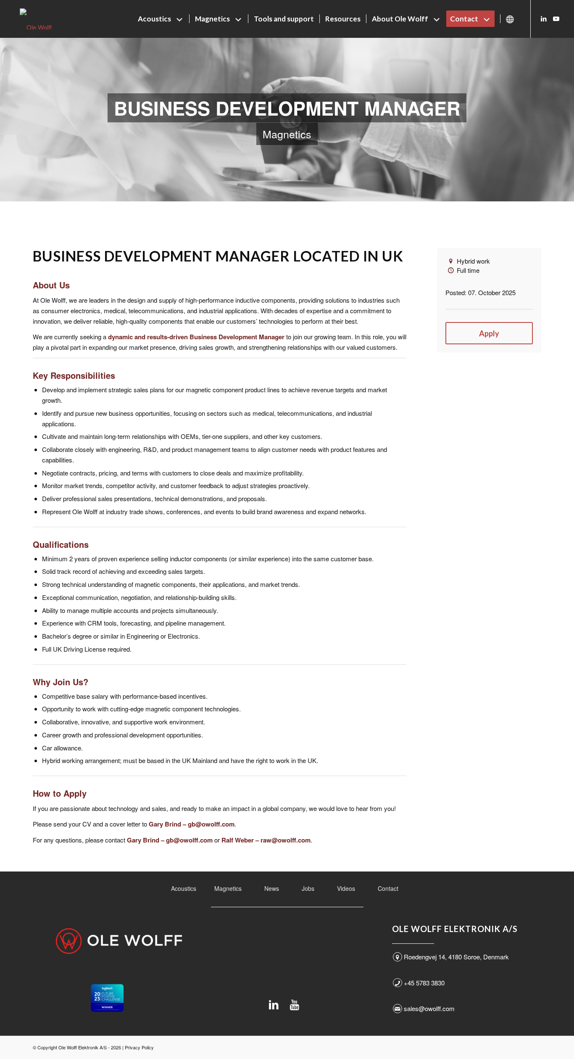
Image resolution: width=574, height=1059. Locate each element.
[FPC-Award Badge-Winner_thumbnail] (107, 998)
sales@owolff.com (429, 1008)
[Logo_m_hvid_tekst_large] (119, 941)
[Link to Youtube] (556, 18)
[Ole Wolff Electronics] (51, 19)
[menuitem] (160, 19)
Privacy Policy (139, 1047)
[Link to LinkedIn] (543, 18)
